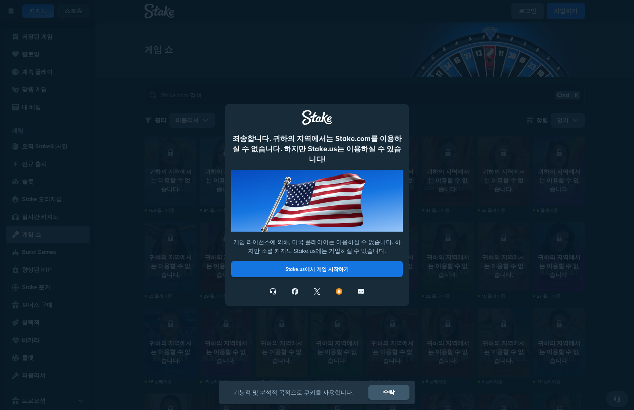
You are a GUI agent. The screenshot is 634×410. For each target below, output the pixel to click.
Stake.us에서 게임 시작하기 (317, 269)
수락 (389, 392)
